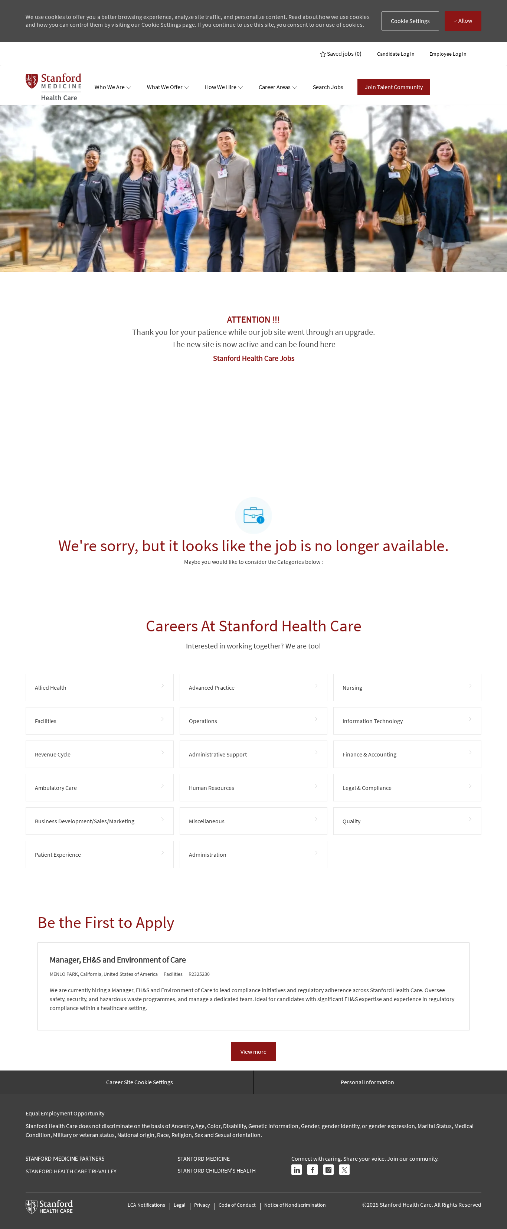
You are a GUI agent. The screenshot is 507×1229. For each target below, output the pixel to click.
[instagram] (328, 1169)
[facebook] (312, 1169)
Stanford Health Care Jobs (253, 358)
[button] (410, 21)
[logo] (53, 86)
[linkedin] (296, 1169)
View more (253, 1051)
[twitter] (344, 1169)
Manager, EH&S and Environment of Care (118, 960)
